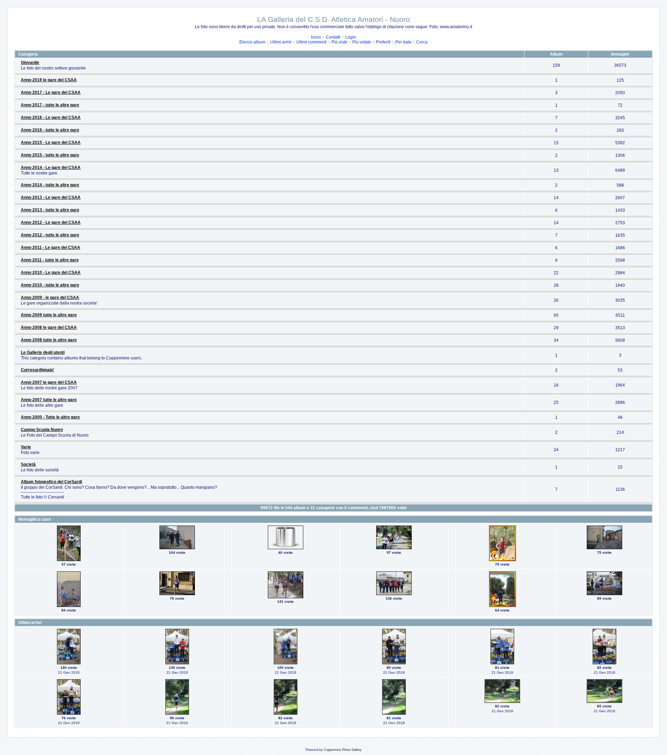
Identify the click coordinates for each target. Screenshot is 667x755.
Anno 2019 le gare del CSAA (49, 80)
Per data (403, 42)
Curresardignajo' (37, 369)
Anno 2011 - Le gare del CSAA (50, 247)
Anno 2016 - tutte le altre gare (50, 130)
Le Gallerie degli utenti (43, 352)
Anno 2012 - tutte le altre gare (50, 235)
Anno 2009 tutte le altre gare (49, 314)
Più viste (339, 42)
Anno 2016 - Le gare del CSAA (51, 117)
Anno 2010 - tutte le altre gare (50, 285)
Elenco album (252, 42)
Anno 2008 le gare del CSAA (49, 327)
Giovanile (30, 62)
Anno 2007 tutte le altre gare (49, 399)
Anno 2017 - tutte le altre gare (50, 105)
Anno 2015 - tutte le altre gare (50, 155)
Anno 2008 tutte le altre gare (49, 340)
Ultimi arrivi (280, 42)
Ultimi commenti (311, 42)
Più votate (361, 42)
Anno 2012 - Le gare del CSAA (51, 222)
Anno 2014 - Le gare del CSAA (51, 167)
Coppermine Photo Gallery (343, 750)
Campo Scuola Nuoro (42, 429)
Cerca (422, 42)
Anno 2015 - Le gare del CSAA (51, 142)
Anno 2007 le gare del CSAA (49, 382)
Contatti (333, 37)
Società (28, 464)
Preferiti (383, 42)
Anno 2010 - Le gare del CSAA (51, 272)
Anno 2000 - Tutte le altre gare (50, 417)
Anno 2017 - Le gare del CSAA (51, 92)
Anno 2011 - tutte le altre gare (50, 260)
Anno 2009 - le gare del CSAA (50, 297)
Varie (26, 447)
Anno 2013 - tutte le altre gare (50, 210)
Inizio (316, 37)
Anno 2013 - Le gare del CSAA (51, 197)
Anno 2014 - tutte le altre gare (50, 184)
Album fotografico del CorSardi (51, 481)
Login (350, 37)
